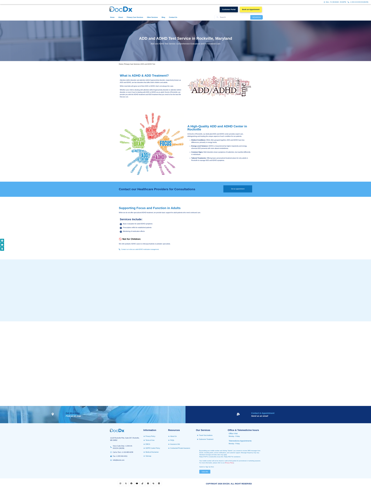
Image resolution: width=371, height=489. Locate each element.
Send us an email (259, 416)
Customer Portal (229, 9)
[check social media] (120, 483)
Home (112, 17)
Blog (163, 17)
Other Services (152, 17)
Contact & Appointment (262, 413)
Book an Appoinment (251, 9)
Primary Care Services (135, 17)
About (120, 17)
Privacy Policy (229, 463)
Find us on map (73, 416)
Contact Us (173, 17)
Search (256, 17)
